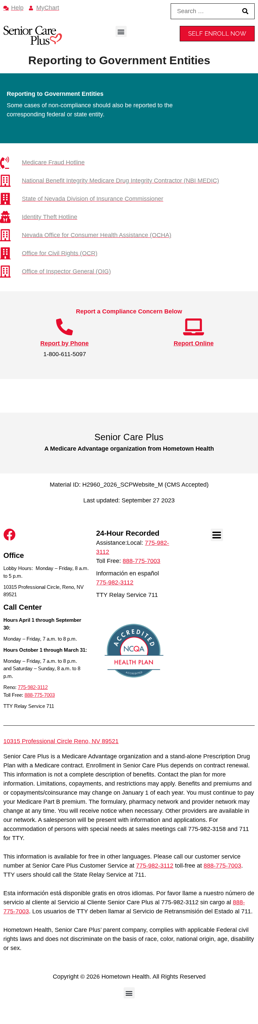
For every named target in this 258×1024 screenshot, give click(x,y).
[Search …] (202, 11)
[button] (121, 31)
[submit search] (245, 11)
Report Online (194, 343)
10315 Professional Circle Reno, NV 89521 (61, 741)
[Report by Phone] (64, 326)
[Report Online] (193, 326)
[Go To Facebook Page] (9, 535)
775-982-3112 (33, 687)
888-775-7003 (40, 695)
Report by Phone (64, 343)
